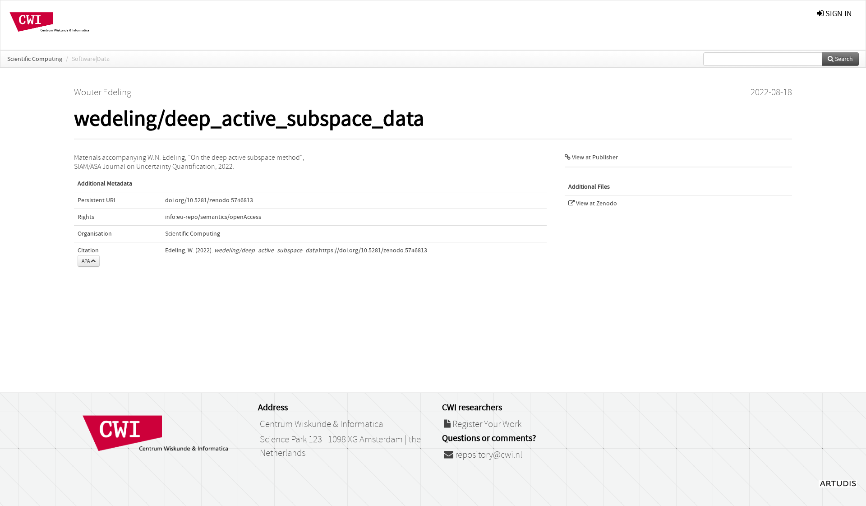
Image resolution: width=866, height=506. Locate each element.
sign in (838, 14)
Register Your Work (486, 424)
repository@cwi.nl (487, 455)
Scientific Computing (34, 59)
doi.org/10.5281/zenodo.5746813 (209, 200)
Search (843, 59)
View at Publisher (594, 157)
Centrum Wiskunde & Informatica (321, 424)
